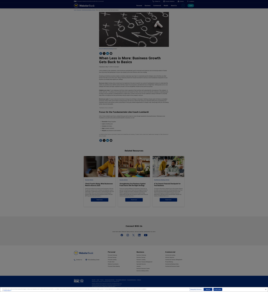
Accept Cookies (217, 289)
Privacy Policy (7, 290)
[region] (134, 289)
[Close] (265, 289)
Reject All (208, 289)
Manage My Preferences (196, 289)
